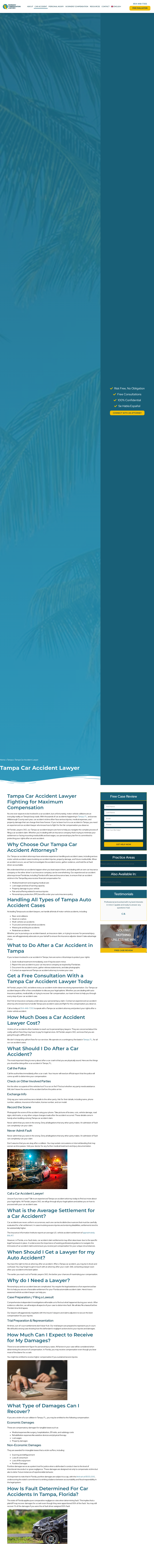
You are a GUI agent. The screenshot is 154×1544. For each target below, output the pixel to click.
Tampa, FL (87, 1039)
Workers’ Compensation (76, 6)
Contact (105, 6)
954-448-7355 (140, 4)
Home (2, 760)
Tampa (10, 760)
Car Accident (41, 6)
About (30, 6)
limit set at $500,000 (86, 1476)
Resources (95, 6)
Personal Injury (56, 6)
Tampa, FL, (82, 816)
